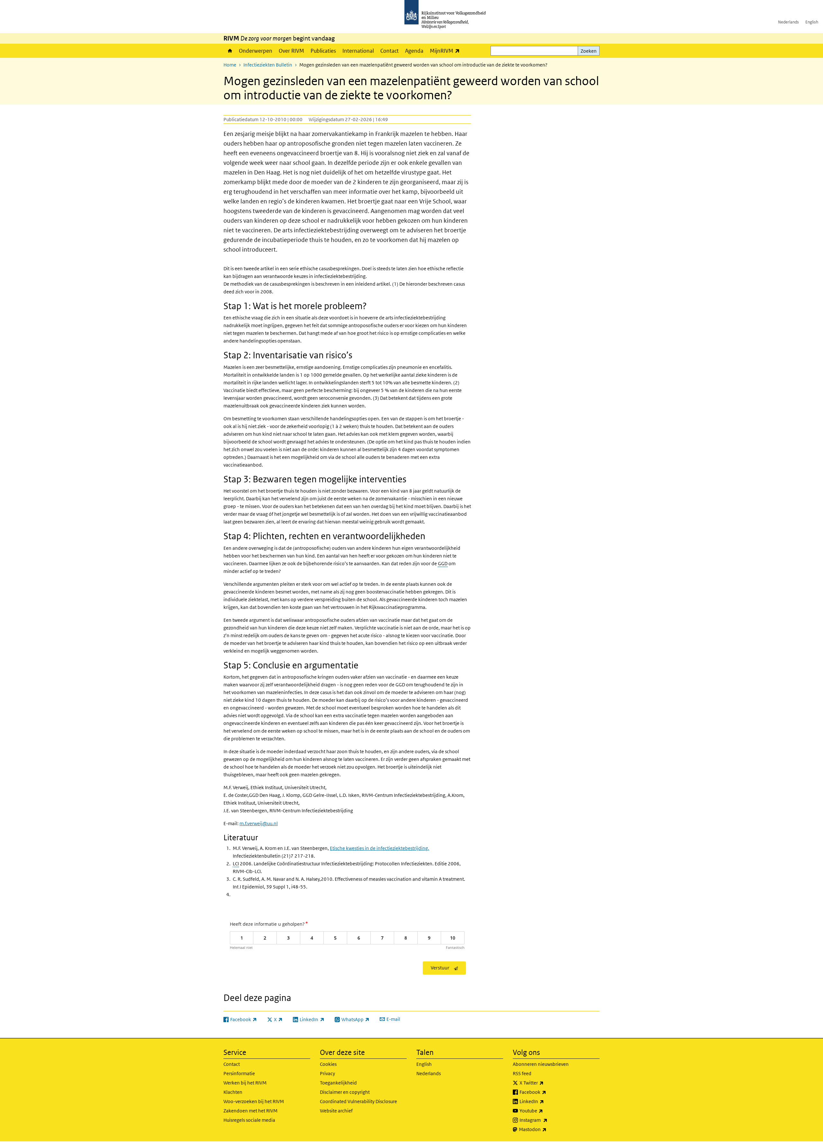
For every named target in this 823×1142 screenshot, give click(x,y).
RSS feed (522, 1073)
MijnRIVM (446, 50)
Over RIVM (291, 50)
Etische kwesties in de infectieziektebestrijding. (379, 848)
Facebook (547, 1092)
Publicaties (323, 50)
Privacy (327, 1073)
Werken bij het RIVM (245, 1083)
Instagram (548, 1120)
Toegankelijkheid (338, 1083)
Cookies (328, 1064)
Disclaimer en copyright (345, 1092)
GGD (443, 563)
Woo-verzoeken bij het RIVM (253, 1101)
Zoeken (589, 51)
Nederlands (788, 22)
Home (229, 51)
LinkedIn (546, 1101)
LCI (236, 864)
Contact (389, 50)
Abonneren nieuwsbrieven (541, 1064)
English (811, 22)
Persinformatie (239, 1073)
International (358, 50)
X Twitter (546, 1082)
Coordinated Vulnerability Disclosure (358, 1101)
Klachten (232, 1092)
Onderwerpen (255, 50)
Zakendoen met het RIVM (250, 1111)
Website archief (336, 1111)
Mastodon (547, 1129)
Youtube (545, 1110)
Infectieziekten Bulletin (267, 65)
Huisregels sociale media (249, 1120)
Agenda (414, 50)
